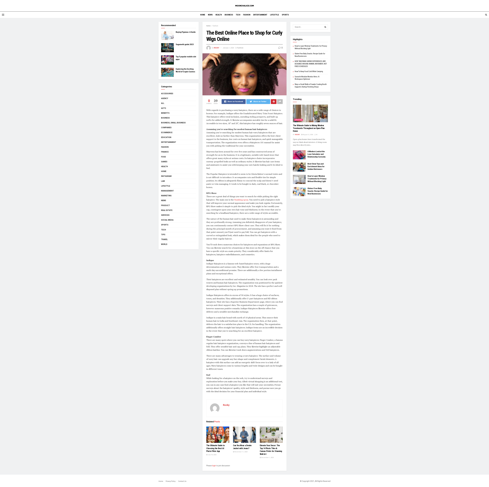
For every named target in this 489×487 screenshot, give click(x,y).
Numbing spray (241, 199)
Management (167, 191)
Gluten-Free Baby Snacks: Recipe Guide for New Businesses (318, 191)
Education (166, 137)
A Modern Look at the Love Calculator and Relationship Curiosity (316, 154)
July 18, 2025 (211, 455)
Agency (164, 98)
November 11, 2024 (240, 452)
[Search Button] (325, 27)
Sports (285, 15)
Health (218, 15)
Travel (164, 239)
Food (163, 157)
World (164, 244)
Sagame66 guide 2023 (185, 44)
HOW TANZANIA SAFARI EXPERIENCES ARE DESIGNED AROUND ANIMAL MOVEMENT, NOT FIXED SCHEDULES (311, 63)
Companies (166, 128)
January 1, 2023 (228, 48)
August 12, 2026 (307, 134)
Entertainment (260, 15)
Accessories (167, 94)
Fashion (246, 15)
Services (165, 215)
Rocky (216, 48)
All (162, 103)
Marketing (166, 196)
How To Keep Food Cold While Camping (309, 71)
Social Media (167, 220)
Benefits (165, 113)
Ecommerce (166, 132)
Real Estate (166, 210)
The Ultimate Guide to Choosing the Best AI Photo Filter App (215, 448)
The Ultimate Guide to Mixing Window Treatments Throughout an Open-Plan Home (309, 128)
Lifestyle (274, 15)
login (214, 466)
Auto (163, 108)
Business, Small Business (173, 123)
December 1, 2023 (267, 457)
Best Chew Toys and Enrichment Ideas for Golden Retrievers (316, 166)
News (210, 15)
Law (163, 181)
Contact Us (182, 481)
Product (165, 205)
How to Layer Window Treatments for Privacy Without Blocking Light (317, 179)
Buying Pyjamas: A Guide (186, 32)
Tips (163, 235)
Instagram (166, 176)
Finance (165, 152)
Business (229, 15)
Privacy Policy (170, 481)
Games (164, 162)
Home (202, 15)
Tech (238, 15)
